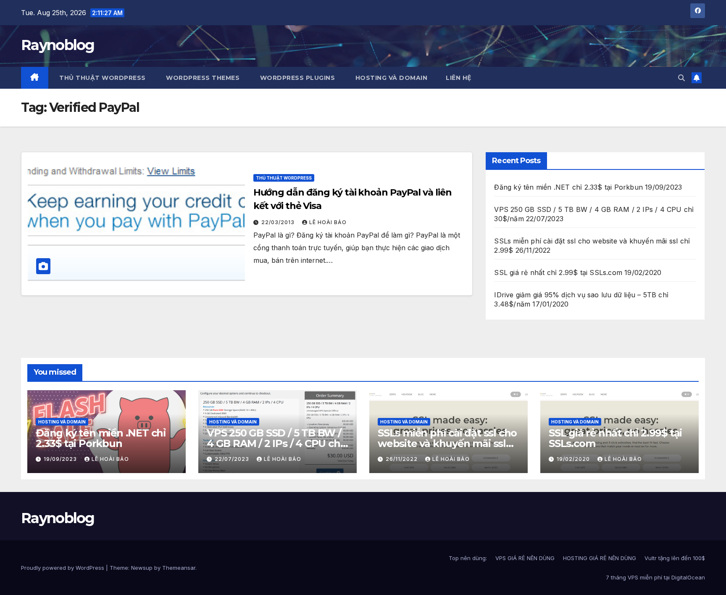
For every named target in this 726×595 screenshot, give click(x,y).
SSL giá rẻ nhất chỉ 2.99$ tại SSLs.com (558, 272)
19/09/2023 (61, 459)
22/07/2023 (233, 459)
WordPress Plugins (296, 78)
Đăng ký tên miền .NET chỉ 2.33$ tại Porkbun (568, 187)
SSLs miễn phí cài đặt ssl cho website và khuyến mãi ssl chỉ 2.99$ (447, 443)
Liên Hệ (458, 78)
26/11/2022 (402, 459)
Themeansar (178, 567)
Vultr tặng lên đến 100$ (674, 558)
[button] (681, 78)
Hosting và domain (62, 421)
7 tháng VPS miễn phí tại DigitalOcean (655, 577)
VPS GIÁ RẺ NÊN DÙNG (525, 558)
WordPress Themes (202, 78)
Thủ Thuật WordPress (284, 177)
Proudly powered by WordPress (63, 567)
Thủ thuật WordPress (102, 78)
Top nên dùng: (468, 558)
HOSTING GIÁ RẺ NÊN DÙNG (599, 558)
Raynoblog (58, 45)
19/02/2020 (574, 459)
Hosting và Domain (390, 78)
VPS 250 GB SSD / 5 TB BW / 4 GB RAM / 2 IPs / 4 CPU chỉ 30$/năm (274, 443)
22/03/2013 (278, 222)
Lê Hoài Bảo (328, 222)
